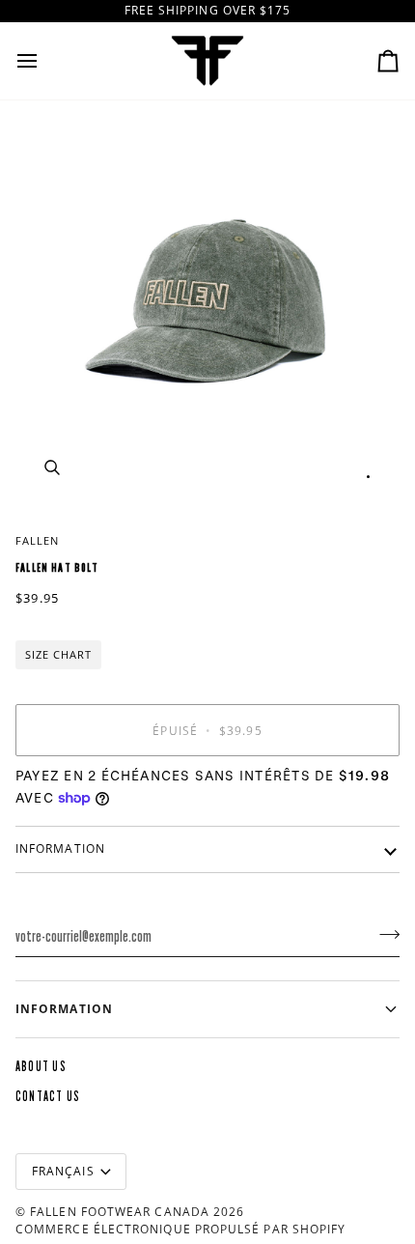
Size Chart (58, 654)
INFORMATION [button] (64, 1009)
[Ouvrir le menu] (44, 60)
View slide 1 (368, 476)
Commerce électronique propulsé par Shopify (180, 1229)
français (63, 1171)
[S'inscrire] (384, 934)
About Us (41, 1067)
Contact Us (47, 1096)
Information (60, 848)
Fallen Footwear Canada (119, 1211)
